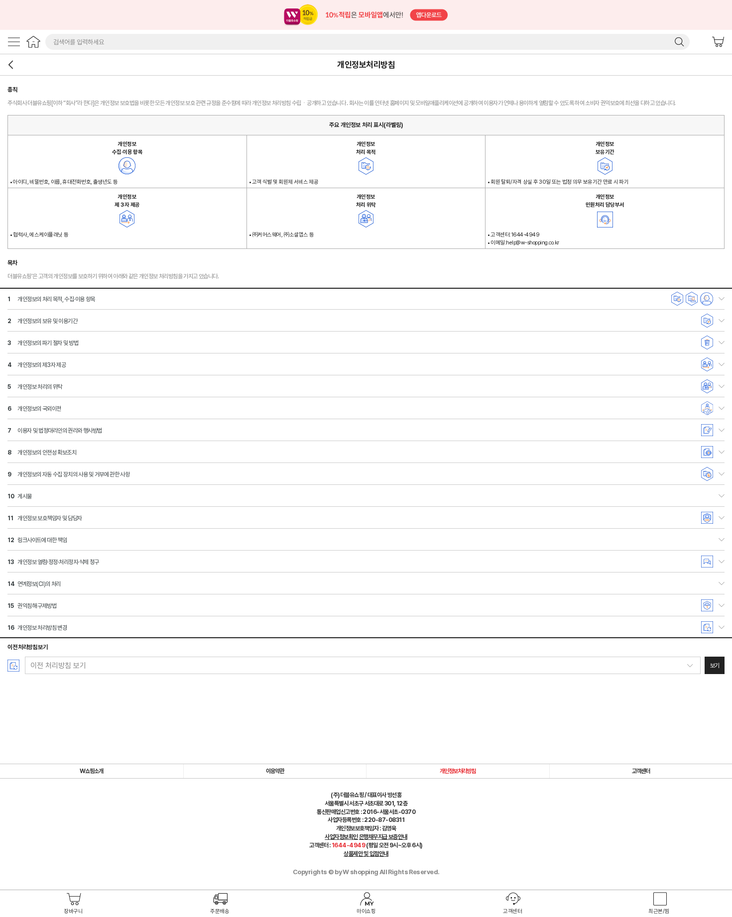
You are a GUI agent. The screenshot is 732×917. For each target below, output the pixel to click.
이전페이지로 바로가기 (11, 65)
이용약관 (275, 771)
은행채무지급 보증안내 (383, 836)
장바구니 (718, 41)
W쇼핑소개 (91, 771)
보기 (715, 665)
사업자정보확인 (341, 836)
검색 (679, 41)
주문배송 (219, 911)
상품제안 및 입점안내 (366, 853)
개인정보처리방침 (458, 771)
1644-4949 (349, 845)
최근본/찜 (658, 911)
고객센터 (512, 911)
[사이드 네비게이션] (13, 41)
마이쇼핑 (366, 911)
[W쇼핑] (33, 41)
